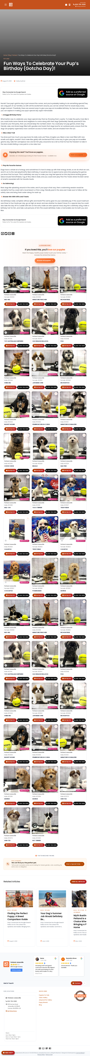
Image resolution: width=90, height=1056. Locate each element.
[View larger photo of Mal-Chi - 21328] (27, 476)
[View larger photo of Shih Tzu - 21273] (84, 768)
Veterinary (77, 912)
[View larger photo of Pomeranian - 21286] (56, 560)
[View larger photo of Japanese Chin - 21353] (56, 352)
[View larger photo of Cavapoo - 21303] (27, 518)
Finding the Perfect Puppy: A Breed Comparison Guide (17, 916)
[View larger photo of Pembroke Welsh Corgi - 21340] (56, 393)
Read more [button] (38, 973)
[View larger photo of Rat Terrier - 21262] (56, 809)
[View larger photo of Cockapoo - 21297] (27, 560)
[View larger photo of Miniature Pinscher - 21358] (56, 268)
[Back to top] (84, 983)
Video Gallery (43, 997)
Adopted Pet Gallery (45, 1000)
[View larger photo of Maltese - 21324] (84, 435)
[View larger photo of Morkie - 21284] (56, 768)
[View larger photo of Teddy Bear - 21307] (84, 476)
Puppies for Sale (44, 995)
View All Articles (78, 882)
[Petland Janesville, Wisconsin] (10, 4)
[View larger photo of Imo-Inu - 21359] (27, 268)
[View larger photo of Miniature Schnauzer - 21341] (84, 393)
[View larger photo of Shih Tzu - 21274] (27, 809)
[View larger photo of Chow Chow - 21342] (27, 435)
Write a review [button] (16, 970)
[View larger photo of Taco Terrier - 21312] (56, 476)
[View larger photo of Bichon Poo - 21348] (84, 352)
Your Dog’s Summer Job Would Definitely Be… (52, 916)
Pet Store (81, 910)
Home (5, 55)
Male (36, 297)
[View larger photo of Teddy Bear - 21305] (56, 518)
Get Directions (12, 1011)
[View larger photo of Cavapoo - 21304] (84, 518)
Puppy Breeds (43, 1002)
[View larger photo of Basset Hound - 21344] (27, 393)
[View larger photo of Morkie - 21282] (84, 560)
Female (9, 297)
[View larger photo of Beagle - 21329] (56, 435)
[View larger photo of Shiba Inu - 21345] (27, 352)
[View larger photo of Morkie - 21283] (27, 768)
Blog (9, 55)
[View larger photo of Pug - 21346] (84, 310)
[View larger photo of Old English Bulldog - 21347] (56, 310)
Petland (14, 55)
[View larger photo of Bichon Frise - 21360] (84, 268)
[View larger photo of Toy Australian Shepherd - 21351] (27, 310)
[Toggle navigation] (6, 4)
